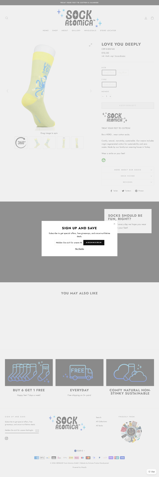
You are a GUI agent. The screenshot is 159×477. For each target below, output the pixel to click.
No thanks (79, 248)
